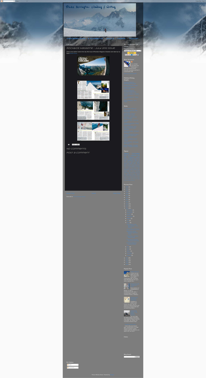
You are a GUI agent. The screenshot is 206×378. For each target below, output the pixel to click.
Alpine (126, 154)
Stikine (138, 174)
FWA (129, 177)
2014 (127, 204)
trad (135, 162)
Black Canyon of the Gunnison (132, 165)
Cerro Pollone (136, 171)
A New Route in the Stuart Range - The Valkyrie (132, 226)
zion (130, 171)
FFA (125, 162)
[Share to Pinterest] (79, 144)
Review (134, 174)
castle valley (137, 178)
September (130, 216)
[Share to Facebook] (77, 144)
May (128, 246)
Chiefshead (126, 172)
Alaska (125, 163)
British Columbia (136, 166)
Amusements (134, 168)
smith (138, 169)
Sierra (138, 177)
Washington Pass (132, 160)
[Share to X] (76, 144)
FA (129, 155)
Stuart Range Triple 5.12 (130, 108)
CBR (139, 168)
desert (131, 169)
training (130, 163)
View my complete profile (130, 73)
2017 (127, 197)
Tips (125, 157)
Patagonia (131, 157)
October (129, 214)
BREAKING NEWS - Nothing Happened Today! (132, 232)
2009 (127, 262)
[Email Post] (69, 144)
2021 (127, 189)
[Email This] (73, 144)
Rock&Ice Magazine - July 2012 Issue (132, 243)
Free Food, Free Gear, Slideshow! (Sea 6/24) (133, 240)
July (128, 220)
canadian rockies (130, 178)
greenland (129, 180)
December (130, 210)
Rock (125, 155)
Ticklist (133, 38)
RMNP (135, 159)
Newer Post (70, 193)
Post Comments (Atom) (79, 196)
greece (125, 180)
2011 (127, 258)
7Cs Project (129, 166)
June (128, 222)
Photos (126, 159)
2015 (127, 201)
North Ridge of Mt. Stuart (133, 229)
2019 (127, 193)
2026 (127, 187)
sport (132, 162)
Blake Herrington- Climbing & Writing (90, 7)
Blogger (112, 374)
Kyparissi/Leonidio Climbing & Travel (135, 285)
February (129, 253)
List (125, 166)
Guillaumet (129, 174)
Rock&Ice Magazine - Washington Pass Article (130, 83)
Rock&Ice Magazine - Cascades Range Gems (130, 91)
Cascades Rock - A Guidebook (85, 38)
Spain (138, 162)
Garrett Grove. (73, 53)
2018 (127, 195)
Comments (71, 367)
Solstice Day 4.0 (135, 271)
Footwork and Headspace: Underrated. (134, 299)
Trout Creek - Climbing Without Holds (132, 236)
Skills (110, 38)
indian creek (126, 175)
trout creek (136, 163)
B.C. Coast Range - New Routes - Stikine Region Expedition (130, 128)
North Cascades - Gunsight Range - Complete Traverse (131, 146)
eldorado (135, 169)
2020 (127, 191)
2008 (127, 264)
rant (138, 155)
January (129, 255)
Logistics (130, 159)
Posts (69, 364)
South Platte (127, 168)
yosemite (133, 180)
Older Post (116, 193)
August (129, 218)
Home (94, 193)
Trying (125, 178)
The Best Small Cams (130, 324)
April (128, 249)
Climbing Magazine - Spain (131, 85)
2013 (127, 206)
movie (138, 157)
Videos (121, 38)
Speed (128, 162)
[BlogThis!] (74, 144)
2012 (127, 208)
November (130, 212)
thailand (125, 171)
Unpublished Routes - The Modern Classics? (134, 312)
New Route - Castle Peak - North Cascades (130, 117)
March (129, 251)
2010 (127, 260)
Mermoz (135, 177)
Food (132, 177)
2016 (127, 199)
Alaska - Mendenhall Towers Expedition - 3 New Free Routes (131, 136)
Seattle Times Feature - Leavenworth (130, 88)
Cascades (136, 154)
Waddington (126, 169)
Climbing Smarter (133, 175)
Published (133, 155)
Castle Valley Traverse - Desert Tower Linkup (130, 114)
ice (139, 160)
